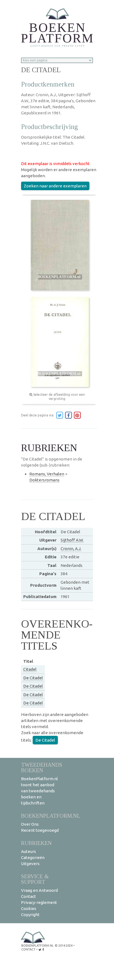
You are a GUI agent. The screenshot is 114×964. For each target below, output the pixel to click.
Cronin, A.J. (71, 548)
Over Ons (30, 824)
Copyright (30, 914)
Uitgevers (30, 863)
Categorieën (33, 857)
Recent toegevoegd (40, 830)
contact (28, 949)
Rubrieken (36, 843)
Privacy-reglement (39, 902)
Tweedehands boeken (41, 767)
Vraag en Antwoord (39, 890)
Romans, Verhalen (46, 474)
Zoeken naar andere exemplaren (55, 186)
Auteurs (28, 851)
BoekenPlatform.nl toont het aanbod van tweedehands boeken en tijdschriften (39, 790)
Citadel (30, 669)
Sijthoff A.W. (72, 540)
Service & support (35, 879)
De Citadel (33, 677)
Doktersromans (44, 480)
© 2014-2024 (63, 945)
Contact (28, 896)
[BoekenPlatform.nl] (57, 25)
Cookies (28, 908)
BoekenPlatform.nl (50, 815)
